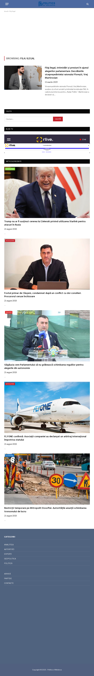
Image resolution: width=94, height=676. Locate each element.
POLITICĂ (8, 312)
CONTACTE (9, 583)
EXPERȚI (8, 554)
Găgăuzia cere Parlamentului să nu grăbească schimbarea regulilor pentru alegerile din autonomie (43, 366)
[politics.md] (47, 4)
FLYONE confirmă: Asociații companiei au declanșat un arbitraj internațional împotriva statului (45, 438)
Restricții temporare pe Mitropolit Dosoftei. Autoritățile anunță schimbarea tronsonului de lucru (45, 510)
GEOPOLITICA (10, 169)
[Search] (87, 4)
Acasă (6, 11)
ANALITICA (9, 545)
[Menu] (7, 4)
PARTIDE (8, 578)
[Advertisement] (47, 33)
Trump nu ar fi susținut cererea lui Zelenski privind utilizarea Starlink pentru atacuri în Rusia (45, 223)
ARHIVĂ (7, 574)
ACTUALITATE (10, 240)
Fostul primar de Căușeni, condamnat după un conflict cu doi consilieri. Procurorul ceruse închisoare (42, 295)
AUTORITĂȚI (9, 455)
